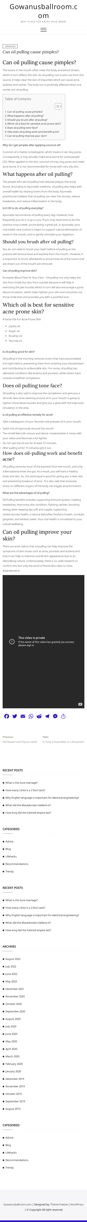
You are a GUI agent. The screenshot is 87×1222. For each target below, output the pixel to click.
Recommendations (16, 864)
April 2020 (11, 1049)
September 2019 (15, 1101)
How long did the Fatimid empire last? (28, 812)
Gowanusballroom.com (43, 11)
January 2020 (13, 1071)
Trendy (9, 871)
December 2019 (14, 1079)
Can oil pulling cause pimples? (31, 51)
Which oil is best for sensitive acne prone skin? (34, 123)
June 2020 (11, 1034)
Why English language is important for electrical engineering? (42, 797)
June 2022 (11, 974)
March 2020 (12, 1056)
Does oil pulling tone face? (22, 127)
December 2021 (14, 989)
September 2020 (15, 1011)
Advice (9, 841)
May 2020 (11, 1041)
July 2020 (10, 1026)
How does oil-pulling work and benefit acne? (33, 131)
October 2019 (13, 1094)
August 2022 (12, 959)
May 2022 (11, 981)
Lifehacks (10, 46)
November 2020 (15, 996)
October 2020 (13, 1004)
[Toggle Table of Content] (56, 106)
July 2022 (10, 966)
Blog (8, 849)
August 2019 (12, 1109)
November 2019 (15, 1086)
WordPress (77, 1204)
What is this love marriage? (21, 782)
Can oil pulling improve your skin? (27, 136)
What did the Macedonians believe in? (28, 805)
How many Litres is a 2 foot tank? (25, 790)
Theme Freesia (59, 1204)
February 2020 (14, 1064)
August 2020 (12, 1019)
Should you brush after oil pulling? (27, 120)
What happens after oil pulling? (25, 115)
